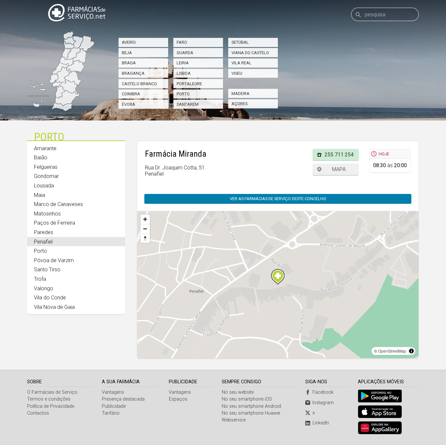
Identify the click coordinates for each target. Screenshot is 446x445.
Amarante (45, 148)
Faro (182, 42)
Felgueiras (45, 167)
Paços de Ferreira (54, 223)
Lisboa (184, 73)
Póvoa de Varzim (54, 260)
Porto (183, 93)
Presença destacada (123, 399)
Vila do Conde (50, 297)
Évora (128, 104)
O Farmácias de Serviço (52, 392)
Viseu (236, 73)
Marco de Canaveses (58, 204)
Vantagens (113, 392)
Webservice (234, 420)
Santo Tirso (47, 269)
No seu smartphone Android (251, 406)
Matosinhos (47, 214)
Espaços (178, 399)
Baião (40, 157)
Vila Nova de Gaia (54, 307)
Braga (129, 62)
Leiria (183, 62)
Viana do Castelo (250, 52)
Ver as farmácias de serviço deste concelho (278, 198)
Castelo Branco (139, 83)
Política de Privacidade (50, 406)
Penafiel (43, 242)
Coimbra (131, 93)
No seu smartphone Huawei (251, 413)
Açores (239, 103)
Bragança (133, 73)
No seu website (238, 392)
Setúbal (240, 42)
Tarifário (110, 413)
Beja (127, 52)
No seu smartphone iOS (247, 399)
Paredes (43, 232)
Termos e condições (49, 399)
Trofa (40, 279)
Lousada (44, 186)
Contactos (38, 413)
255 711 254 (339, 154)
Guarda (185, 52)
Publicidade (114, 406)
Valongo (43, 288)
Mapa (339, 169)
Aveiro (129, 42)
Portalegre (189, 83)
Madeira (240, 93)
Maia (39, 195)
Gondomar (46, 176)
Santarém (188, 104)
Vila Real (241, 62)
